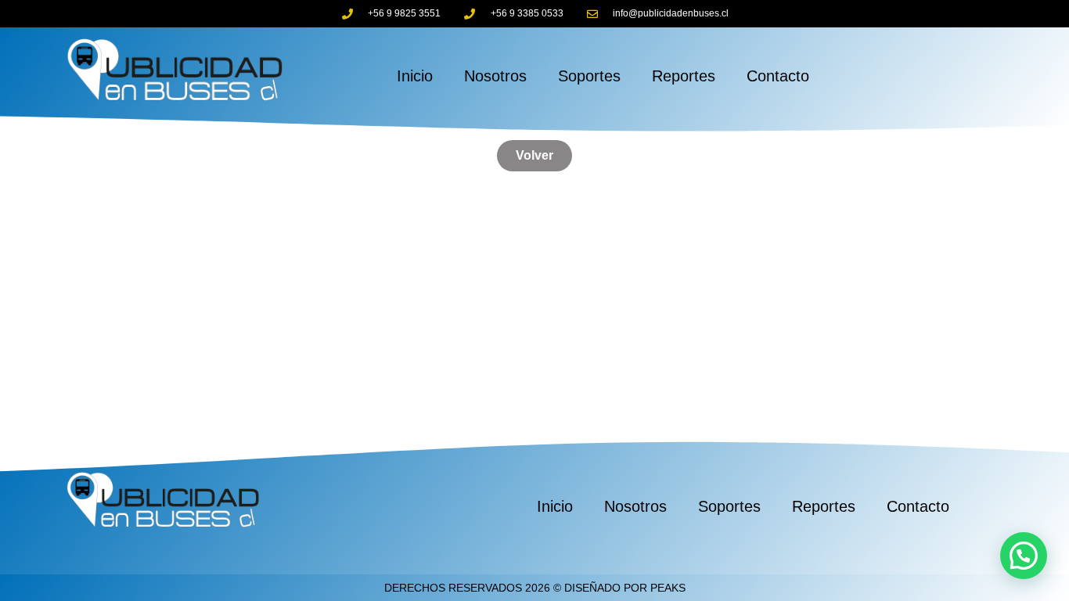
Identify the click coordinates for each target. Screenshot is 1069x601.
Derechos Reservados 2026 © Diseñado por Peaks (535, 587)
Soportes (589, 76)
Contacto (778, 76)
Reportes (683, 76)
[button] (1023, 555)
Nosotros (495, 76)
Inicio (415, 76)
